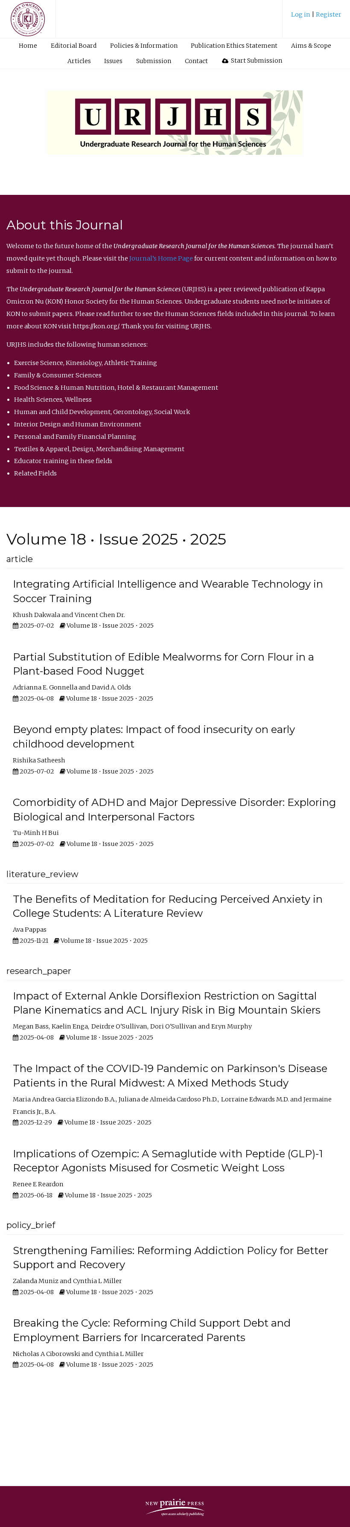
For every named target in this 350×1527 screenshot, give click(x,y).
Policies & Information (144, 45)
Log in (301, 14)
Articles (79, 61)
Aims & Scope (311, 45)
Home (28, 45)
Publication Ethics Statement (234, 45)
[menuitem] (316, 18)
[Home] (28, 23)
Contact (196, 61)
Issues (113, 61)
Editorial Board (73, 45)
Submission (153, 61)
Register (328, 14)
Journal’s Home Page (161, 258)
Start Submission (256, 60)
